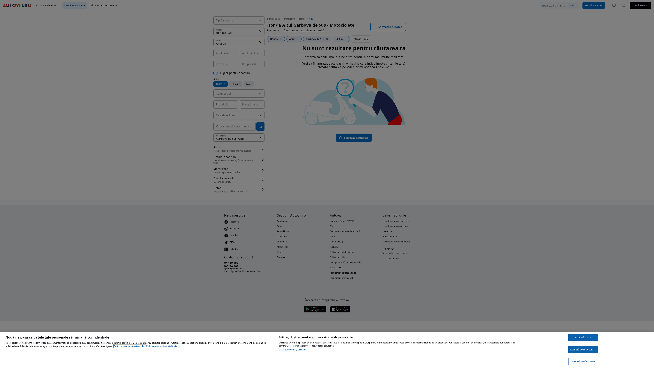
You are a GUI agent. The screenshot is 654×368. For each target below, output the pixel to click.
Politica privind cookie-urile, (129, 346)
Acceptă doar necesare (583, 349)
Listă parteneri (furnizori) (293, 349)
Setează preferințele (583, 361)
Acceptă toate (583, 337)
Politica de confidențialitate (161, 346)
